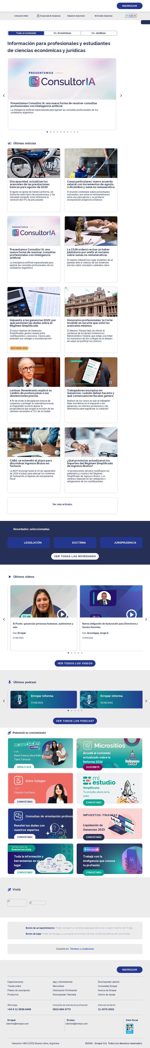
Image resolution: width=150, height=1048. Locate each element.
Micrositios (58, 986)
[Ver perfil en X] (16, 1028)
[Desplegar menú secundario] (104, 6)
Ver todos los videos (75, 663)
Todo (26, 33)
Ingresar (129, 5)
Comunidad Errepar (107, 986)
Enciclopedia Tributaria (64, 994)
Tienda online (14, 986)
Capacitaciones (15, 982)
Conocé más (25, 801)
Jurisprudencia (125, 542)
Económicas (62, 33)
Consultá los (75, 948)
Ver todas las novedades (75, 556)
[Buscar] (40, 6)
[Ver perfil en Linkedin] (22, 1028)
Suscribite (92, 767)
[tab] (47, 131)
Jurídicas (99, 33)
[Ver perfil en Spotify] (48, 1028)
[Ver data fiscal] (134, 1029)
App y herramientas (63, 982)
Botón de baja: (33, 933)
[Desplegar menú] (9, 6)
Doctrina (79, 542)
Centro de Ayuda (106, 994)
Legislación (33, 542)
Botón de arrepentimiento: (40, 928)
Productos (12, 994)
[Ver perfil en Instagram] (35, 1028)
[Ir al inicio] (19, 969)
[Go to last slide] (4, 95)
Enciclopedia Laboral (108, 982)
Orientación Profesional (65, 990)
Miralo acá (24, 767)
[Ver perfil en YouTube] (29, 1028)
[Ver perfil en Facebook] (10, 1028)
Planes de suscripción (18, 990)
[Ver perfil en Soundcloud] (42, 1028)
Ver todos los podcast (75, 720)
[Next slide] (121, 95)
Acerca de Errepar (107, 990)
